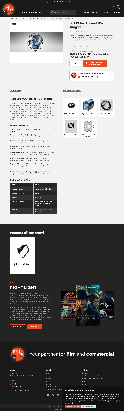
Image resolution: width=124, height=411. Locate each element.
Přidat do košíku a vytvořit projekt (96, 64)
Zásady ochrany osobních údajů (58, 389)
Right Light (14, 18)
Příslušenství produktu (72, 90)
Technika (87, 12)
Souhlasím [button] (69, 406)
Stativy (85, 384)
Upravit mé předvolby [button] (88, 406)
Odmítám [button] (77, 406)
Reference (95, 12)
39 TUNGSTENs (38, 18)
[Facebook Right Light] (48, 395)
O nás (103, 12)
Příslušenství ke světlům (91, 376)
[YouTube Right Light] (58, 395)
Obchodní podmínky (53, 387)
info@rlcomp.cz (17, 384)
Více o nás (17, 326)
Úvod (47, 373)
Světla (30, 18)
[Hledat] (52, 12)
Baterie (85, 381)
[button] (110, 326)
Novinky (110, 12)
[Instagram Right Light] (53, 395)
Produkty (23, 18)
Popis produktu (15, 90)
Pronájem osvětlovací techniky (32, 12)
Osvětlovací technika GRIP (92, 379)
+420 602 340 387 (55, 2)
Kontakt (117, 12)
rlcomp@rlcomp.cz (85, 2)
